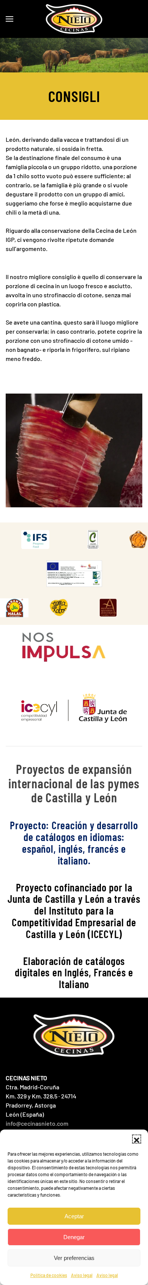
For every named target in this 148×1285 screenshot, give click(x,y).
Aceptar (74, 1216)
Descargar (43, 539)
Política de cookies (48, 1275)
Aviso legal (82, 1275)
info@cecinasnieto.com (37, 1123)
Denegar (74, 1237)
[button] (136, 1139)
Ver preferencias (74, 1258)
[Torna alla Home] (74, 19)
